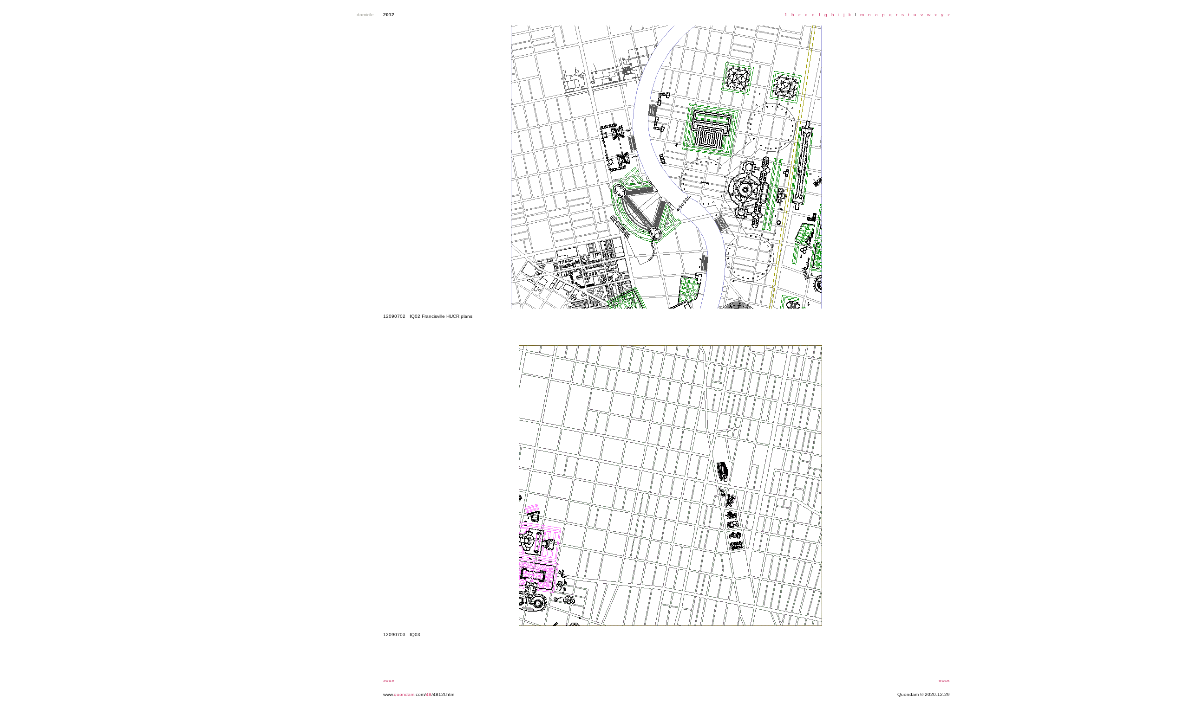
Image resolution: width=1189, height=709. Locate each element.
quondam (404, 694)
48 (428, 694)
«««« (388, 680)
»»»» (944, 680)
